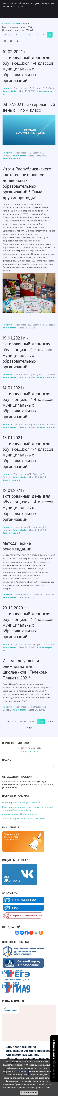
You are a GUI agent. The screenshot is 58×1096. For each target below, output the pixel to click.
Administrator (10, 91)
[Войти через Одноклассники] (41, 933)
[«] (17, 35)
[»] (17, 41)
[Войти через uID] (17, 933)
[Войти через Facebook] (26, 933)
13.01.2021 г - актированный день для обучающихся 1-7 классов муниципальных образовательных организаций (28, 452)
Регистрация (25, 751)
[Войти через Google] (36, 933)
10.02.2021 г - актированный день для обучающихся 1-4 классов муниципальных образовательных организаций (28, 66)
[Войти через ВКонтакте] (22, 933)
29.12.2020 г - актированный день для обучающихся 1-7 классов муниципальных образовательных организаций (28, 622)
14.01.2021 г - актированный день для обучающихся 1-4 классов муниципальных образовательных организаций (28, 402)
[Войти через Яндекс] (31, 933)
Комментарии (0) (12, 158)
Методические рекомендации (17, 546)
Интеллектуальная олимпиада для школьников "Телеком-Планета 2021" (25, 669)
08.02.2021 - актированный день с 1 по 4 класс (29, 107)
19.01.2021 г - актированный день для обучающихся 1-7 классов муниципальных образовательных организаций (28, 352)
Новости (7, 88)
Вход (36, 751)
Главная (6, 23)
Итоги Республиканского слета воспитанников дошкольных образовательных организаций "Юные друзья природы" (27, 183)
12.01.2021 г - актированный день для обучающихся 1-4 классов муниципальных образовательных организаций (28, 505)
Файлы (15, 23)
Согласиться (29, 1092)
